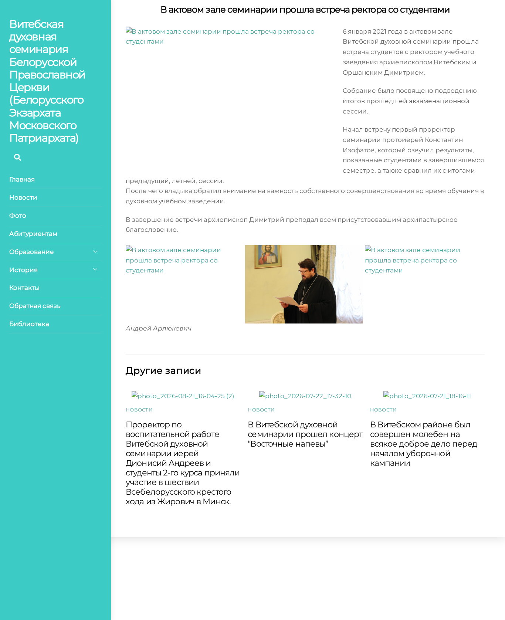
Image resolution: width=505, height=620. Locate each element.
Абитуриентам (33, 233)
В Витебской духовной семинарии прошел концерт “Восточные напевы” (305, 434)
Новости (23, 197)
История (23, 270)
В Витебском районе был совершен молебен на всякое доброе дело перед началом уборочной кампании (423, 444)
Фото (17, 215)
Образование (31, 251)
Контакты (24, 287)
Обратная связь (35, 305)
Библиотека (29, 324)
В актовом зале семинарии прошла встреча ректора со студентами (305, 9)
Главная (22, 179)
